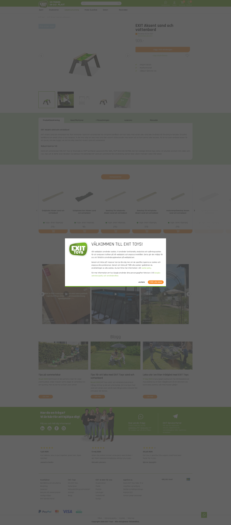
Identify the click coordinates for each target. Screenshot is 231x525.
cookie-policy (146, 268)
